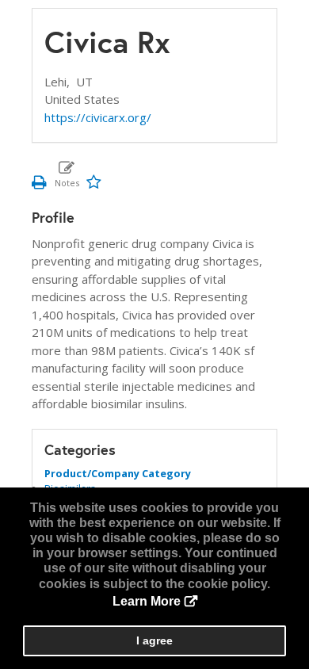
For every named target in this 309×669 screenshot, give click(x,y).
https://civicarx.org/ (97, 117)
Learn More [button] (147, 601)
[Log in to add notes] (67, 174)
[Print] (40, 181)
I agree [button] (154, 640)
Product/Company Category (117, 473)
